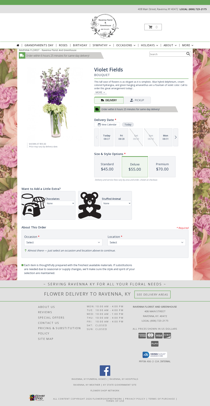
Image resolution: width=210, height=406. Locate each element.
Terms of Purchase (161, 398)
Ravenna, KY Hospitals (124, 379)
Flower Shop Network (105, 390)
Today (128, 124)
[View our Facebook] (105, 375)
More (186, 45)
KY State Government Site (119, 384)
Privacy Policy (135, 398)
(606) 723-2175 (198, 9)
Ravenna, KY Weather (87, 384)
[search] (188, 54)
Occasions (124, 45)
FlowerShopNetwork (107, 398)
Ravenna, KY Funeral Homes (89, 379)
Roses (63, 45)
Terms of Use (115, 400)
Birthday (80, 45)
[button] (153, 27)
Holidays (148, 45)
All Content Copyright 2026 (72, 398)
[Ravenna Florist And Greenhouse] (105, 26)
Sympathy (100, 45)
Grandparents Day (39, 45)
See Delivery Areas (152, 294)
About (168, 45)
